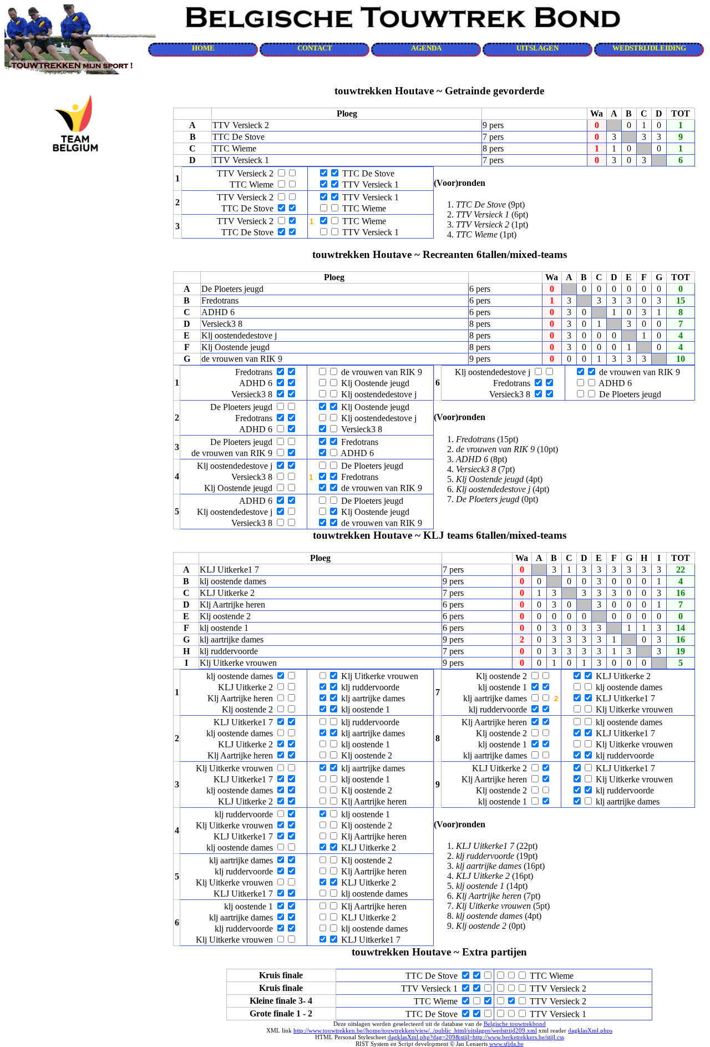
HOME (203, 48)
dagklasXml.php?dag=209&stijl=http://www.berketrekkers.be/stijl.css (476, 1037)
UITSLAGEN (537, 48)
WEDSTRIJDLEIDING (649, 48)
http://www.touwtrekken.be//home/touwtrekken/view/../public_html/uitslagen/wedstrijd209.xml (415, 1030)
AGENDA (426, 48)
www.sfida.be (506, 1043)
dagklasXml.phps (590, 1030)
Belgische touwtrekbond (515, 1023)
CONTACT (314, 48)
